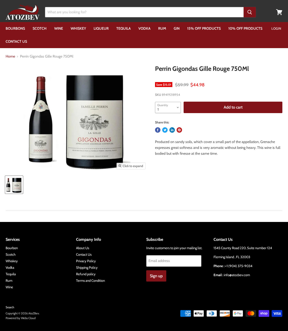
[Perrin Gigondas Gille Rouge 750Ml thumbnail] (14, 185)
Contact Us (16, 41)
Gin (177, 28)
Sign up (156, 275)
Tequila (123, 28)
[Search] (250, 12)
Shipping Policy (87, 268)
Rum (162, 28)
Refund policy (86, 274)
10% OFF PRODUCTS (245, 28)
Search (10, 307)
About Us (82, 248)
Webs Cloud (28, 318)
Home (10, 56)
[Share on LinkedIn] (172, 130)
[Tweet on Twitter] (165, 130)
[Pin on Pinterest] (179, 130)
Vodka (144, 28)
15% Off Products (204, 28)
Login (276, 29)
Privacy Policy (86, 261)
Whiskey (78, 28)
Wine (58, 28)
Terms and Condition (90, 281)
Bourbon (12, 248)
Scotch (40, 28)
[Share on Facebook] (157, 130)
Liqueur (101, 28)
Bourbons (15, 28)
